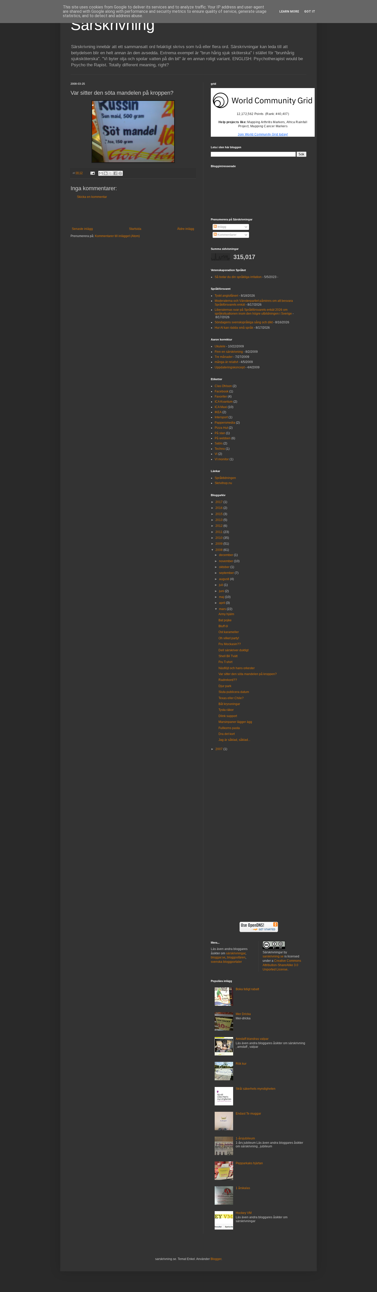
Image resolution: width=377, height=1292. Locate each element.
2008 (219, 550)
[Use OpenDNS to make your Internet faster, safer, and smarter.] (259, 931)
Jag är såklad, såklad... (234, 740)
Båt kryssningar (229, 704)
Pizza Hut (221, 428)
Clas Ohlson (223, 386)
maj (222, 597)
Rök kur (241, 1063)
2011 (219, 532)
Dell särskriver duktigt (234, 650)
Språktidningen (225, 478)
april (222, 603)
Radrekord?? (228, 680)
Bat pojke (225, 620)
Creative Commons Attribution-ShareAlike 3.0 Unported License (282, 965)
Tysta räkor (226, 710)
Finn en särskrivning (229, 352)
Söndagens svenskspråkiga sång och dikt (244, 322)
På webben (223, 438)
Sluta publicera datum (234, 692)
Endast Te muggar (248, 1113)
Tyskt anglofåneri (226, 295)
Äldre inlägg (185, 229)
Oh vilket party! (229, 638)
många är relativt (226, 362)
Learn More (289, 11)
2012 (219, 526)
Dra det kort (227, 734)
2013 (219, 520)
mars (223, 609)
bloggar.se (218, 957)
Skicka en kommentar (92, 197)
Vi (216, 454)
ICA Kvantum (224, 401)
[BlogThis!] (105, 173)
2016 (219, 508)
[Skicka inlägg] (92, 172)
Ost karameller (229, 632)
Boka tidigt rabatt (247, 989)
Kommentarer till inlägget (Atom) (117, 236)
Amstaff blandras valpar (252, 1039)
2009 (219, 544)
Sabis (219, 443)
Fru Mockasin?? (230, 644)
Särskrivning (113, 24)
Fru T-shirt (225, 662)
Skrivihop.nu (223, 483)
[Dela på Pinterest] (120, 173)
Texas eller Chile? (231, 698)
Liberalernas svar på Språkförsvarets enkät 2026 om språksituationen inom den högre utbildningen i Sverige (253, 311)
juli (221, 585)
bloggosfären (236, 957)
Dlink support (228, 716)
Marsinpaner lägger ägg (235, 722)
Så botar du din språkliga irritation (238, 277)
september (227, 573)
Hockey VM (244, 1213)
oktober (224, 567)
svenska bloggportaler (226, 962)
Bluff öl (223, 626)
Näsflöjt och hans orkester (237, 668)
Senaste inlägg (82, 229)
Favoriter (221, 396)
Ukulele (220, 346)
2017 (219, 502)
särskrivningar (235, 953)
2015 (219, 514)
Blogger (216, 1259)
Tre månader (224, 357)
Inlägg (221, 227)
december (226, 555)
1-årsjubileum (245, 1138)
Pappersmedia (225, 422)
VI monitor (222, 459)
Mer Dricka (243, 1014)
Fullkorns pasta (229, 728)
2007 (219, 749)
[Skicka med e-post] (100, 173)
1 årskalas (243, 1188)
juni (222, 591)
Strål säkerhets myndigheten (255, 1089)
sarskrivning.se (273, 956)
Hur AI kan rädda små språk (234, 327)
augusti (224, 579)
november (226, 561)
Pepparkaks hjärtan (249, 1163)
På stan (220, 433)
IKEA (218, 412)
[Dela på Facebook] (115, 173)
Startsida (135, 229)
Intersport (221, 417)
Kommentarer (226, 235)
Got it (309, 11)
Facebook (222, 391)
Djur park (225, 686)
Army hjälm (226, 614)
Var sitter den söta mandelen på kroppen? (248, 674)
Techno (220, 449)
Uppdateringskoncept (230, 367)
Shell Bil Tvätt (228, 656)
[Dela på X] (110, 173)
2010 (219, 538)
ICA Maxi (221, 407)
